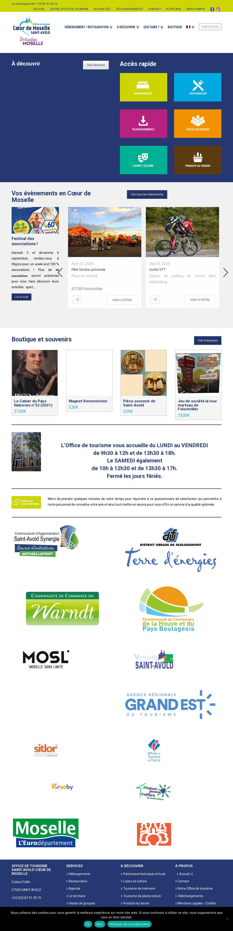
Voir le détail (122, 300)
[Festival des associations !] (35, 220)
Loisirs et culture (135, 881)
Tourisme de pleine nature (142, 896)
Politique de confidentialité (129, 924)
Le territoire (77, 896)
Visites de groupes (82, 903)
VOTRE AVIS (173, 9)
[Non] (227, 919)
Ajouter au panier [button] (34, 387)
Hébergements (79, 873)
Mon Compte (196, 9)
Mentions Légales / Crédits (197, 903)
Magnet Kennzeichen (88, 401)
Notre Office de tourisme (69, 9)
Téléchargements (129, 9)
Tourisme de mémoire (139, 888)
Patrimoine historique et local (144, 873)
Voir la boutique (208, 340)
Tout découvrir (96, 65)
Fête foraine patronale (88, 269)
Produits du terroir (136, 903)
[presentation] (60, 272)
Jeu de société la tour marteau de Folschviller (197, 405)
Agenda (74, 888)
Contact (154, 9)
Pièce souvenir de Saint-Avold (139, 403)
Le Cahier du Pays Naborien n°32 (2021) (33, 403)
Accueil (39, 9)
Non (100, 924)
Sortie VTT (157, 269)
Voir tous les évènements (147, 194)
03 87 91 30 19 (47, 3)
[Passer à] (190, 32)
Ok (88, 924)
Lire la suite (21, 296)
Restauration (78, 881)
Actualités (102, 9)
